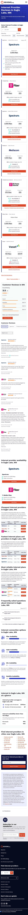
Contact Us (3, 853)
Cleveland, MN (21, 738)
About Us (7, 804)
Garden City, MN (21, 747)
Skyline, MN (7, 742)
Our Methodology (5, 858)
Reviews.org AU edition (8, 861)
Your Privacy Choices (6, 911)
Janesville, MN (7, 747)
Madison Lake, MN (8, 737)
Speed (4, 299)
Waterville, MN (21, 746)
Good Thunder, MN (22, 744)
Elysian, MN (20, 737)
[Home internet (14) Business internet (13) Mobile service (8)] (8, 35)
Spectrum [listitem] (12, 326)
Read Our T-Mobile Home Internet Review (14, 208)
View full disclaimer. (6, 275)
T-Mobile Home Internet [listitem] (21, 326)
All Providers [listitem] (4, 326)
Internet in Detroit (5, 889)
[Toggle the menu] (26, 2)
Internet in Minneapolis (6, 886)
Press (2, 855)
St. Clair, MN (7, 740)
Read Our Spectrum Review (14, 139)
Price (3, 306)
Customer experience (7, 309)
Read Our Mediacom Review (14, 173)
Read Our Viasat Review (14, 269)
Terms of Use (3, 905)
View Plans (13, 74)
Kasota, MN (6, 749)
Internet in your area (5, 881)
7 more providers (13, 279)
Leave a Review (7, 318)
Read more (3, 352)
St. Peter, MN (21, 742)
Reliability (4, 302)
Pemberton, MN (21, 740)
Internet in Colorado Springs (7, 892)
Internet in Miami (4, 884)
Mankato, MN (7, 738)
